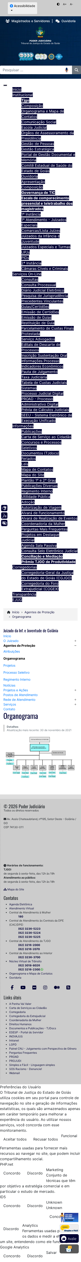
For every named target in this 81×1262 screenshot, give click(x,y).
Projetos (9, 665)
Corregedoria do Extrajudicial (27, 1016)
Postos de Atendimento (20, 695)
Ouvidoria (15, 977)
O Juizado (10, 641)
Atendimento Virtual (21, 908)
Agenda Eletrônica (20, 904)
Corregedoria (17, 1012)
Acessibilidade (24, 6)
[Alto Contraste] (58, 4)
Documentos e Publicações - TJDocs (32, 1028)
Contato (9, 709)
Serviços (9, 704)
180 (20, 916)
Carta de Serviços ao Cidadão (28, 1008)
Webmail (14, 1073)
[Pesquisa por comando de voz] (68, 70)
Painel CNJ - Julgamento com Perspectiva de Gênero (42, 1048)
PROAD (14, 1056)
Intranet (14, 1040)
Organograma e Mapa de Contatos (30, 973)
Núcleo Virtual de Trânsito (25, 961)
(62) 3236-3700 (29, 957)
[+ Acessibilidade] (4, 523)
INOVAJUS (16, 1036)
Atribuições (11, 651)
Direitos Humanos (20, 1024)
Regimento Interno (16, 679)
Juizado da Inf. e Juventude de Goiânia (30, 630)
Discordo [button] (35, 1173)
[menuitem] (16, 89)
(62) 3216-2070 (29, 949)
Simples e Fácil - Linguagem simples (32, 1065)
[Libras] (4, 508)
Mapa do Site (15, 889)
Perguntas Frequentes (23, 1052)
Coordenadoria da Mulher (25, 1020)
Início (7, 636)
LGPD (13, 1044)
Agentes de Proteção (19, 645)
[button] (75, 640)
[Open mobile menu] (5, 85)
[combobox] (32, 70)
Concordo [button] (11, 1173)
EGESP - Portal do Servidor (26, 1032)
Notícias (9, 685)
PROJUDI (15, 1060)
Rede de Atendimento (19, 699)
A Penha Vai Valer (20, 1003)
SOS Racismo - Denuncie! (25, 1069)
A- (71, 4)
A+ (65, 4)
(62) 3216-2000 (29, 945)
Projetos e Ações (15, 690)
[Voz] (4, 515)
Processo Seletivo (16, 672)
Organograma (14, 658)
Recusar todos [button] (45, 1139)
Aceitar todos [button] (15, 1139)
